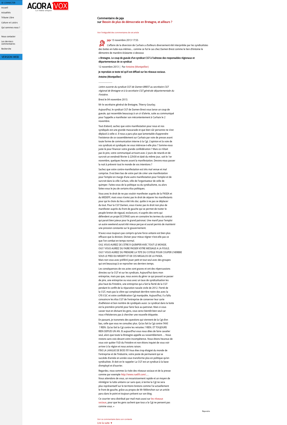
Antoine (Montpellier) (137, 66)
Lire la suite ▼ (105, 423)
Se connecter (8, 2)
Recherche (6, 49)
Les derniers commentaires (8, 42)
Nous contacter (8, 36)
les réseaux (157, 398)
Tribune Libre (7, 17)
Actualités (6, 12)
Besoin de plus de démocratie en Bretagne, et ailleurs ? (137, 21)
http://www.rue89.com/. (133, 374)
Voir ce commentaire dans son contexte (114, 419)
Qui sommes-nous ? (10, 27)
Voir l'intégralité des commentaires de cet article (118, 32)
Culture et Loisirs (9, 22)
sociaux (102, 402)
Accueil (4, 7)
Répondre (206, 411)
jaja (109, 40)
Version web (10, 56)
